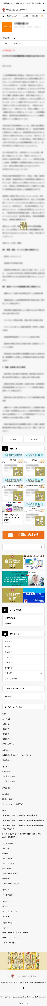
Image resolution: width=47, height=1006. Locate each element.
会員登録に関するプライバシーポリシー (17, 755)
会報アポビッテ (8, 923)
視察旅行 (8, 673)
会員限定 (8, 623)
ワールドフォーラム (10, 911)
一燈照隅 (5, 879)
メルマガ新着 (10, 618)
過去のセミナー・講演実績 (12, 804)
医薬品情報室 (7, 869)
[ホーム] (3, 16)
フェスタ (8, 652)
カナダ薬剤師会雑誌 (10, 874)
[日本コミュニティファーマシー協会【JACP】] (14, 10)
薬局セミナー (7, 788)
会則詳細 (5, 750)
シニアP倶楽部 (8, 844)
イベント (8, 641)
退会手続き (6, 760)
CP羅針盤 (6, 853)
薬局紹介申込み (8, 744)
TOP (4, 714)
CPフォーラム (7, 906)
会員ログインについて (10, 938)
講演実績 (5, 794)
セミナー (8, 647)
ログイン (5, 928)
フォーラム (9, 657)
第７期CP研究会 (8, 781)
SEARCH (44, 3)
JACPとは (6, 719)
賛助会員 (5, 734)
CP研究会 (6, 771)
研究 (4, 811)
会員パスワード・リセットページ (15, 933)
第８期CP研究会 (8, 776)
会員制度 (5, 724)
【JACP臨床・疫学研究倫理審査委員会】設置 (19, 815)
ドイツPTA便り (8, 863)
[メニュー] (43, 9)
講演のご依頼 (7, 799)
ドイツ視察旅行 (8, 895)
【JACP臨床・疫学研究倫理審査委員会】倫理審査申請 (23, 820)
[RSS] (23, 988)
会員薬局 (5, 739)
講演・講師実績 (11, 678)
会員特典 (5, 729)
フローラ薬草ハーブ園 (10, 884)
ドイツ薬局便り (8, 858)
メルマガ (8, 663)
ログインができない (10, 943)
